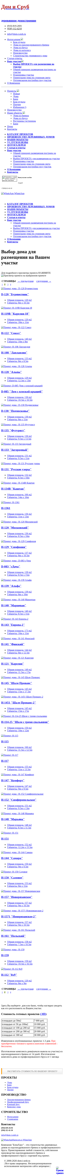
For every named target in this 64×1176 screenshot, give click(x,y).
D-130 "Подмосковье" (15, 410)
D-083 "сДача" (10, 566)
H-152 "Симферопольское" (18, 799)
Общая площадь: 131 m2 (19, 455)
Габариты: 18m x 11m (18, 322)
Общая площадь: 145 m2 (19, 689)
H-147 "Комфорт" (13, 780)
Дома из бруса (20, 47)
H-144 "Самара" (12, 858)
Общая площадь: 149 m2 (19, 669)
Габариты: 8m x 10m (17, 594)
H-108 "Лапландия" (14, 352)
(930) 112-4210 (14, 28)
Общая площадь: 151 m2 (19, 805)
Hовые (16, 93)
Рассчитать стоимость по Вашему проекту (32, 1071)
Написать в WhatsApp (22, 1140)
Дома (15, 96)
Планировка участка (23, 75)
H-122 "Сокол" (11, 333)
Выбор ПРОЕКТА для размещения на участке (36, 158)
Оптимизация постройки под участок (32, 80)
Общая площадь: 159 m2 (19, 961)
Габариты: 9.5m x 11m (18, 458)
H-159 (5, 955)
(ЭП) (43, 1014)
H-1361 (5, 508)
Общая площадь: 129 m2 (19, 378)
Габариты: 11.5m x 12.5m (19, 750)
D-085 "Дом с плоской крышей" (22, 391)
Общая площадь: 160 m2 (19, 747)
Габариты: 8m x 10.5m (18, 302)
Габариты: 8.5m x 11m (18, 614)
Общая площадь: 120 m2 (19, 300)
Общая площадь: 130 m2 (19, 397)
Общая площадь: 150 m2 (19, 728)
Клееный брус (13, 1104)
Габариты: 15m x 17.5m (19, 691)
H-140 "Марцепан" (13, 605)
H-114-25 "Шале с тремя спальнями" (25, 722)
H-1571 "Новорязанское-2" (18, 916)
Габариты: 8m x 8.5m (17, 361)
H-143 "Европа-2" (13, 624)
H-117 (5, 760)
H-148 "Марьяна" (13, 819)
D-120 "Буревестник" (15, 294)
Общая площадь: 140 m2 (19, 339)
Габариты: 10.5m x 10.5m (19, 400)
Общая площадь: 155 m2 (19, 766)
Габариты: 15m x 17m (18, 711)
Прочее (10, 1090)
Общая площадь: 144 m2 (19, 650)
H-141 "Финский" (13, 644)
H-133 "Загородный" (15, 449)
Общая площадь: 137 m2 (19, 553)
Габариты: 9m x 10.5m (18, 905)
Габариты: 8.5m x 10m (18, 477)
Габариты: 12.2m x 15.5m (19, 847)
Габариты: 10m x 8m (17, 341)
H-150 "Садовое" (12, 877)
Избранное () (19, 107)
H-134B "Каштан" (13, 488)
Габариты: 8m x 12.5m (18, 652)
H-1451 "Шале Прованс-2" (18, 702)
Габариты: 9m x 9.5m (17, 789)
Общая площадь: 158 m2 (19, 941)
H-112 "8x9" (9, 974)
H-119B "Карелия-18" (15, 313)
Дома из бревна (21, 115)
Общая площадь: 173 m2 (19, 630)
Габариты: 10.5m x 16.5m (19, 964)
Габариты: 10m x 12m (18, 730)
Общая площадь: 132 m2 (19, 475)
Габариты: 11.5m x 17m (19, 672)
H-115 (5, 741)
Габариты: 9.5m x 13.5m (19, 439)
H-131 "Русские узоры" (16, 469)
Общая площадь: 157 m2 (19, 903)
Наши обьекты (15, 113)
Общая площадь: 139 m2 (19, 572)
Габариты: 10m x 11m (18, 633)
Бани (15, 99)
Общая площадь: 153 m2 (19, 883)
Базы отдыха (12, 1087)
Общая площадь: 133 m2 (19, 358)
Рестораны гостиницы (24, 121)
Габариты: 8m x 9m (16, 983)
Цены (10, 126)
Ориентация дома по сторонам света (31, 77)
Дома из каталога (22, 50)
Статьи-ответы (14, 58)
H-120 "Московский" (15, 527)
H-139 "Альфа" (11, 585)
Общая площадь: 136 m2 (19, 514)
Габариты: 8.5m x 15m (18, 575)
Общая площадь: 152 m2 (19, 844)
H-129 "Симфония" (14, 547)
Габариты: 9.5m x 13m (18, 808)
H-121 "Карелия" (12, 663)
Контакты (12, 129)
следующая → (43, 281)
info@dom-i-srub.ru (16, 34)
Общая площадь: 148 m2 (19, 825)
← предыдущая (25, 281)
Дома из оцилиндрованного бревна (31, 45)
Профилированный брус (18, 1102)
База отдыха (19, 42)
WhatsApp (19, 193)
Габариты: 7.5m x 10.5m (19, 944)
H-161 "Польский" (13, 935)
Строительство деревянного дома (30, 55)
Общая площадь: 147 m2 (19, 786)
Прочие (17, 104)
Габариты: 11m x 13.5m (19, 769)
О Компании (13, 83)
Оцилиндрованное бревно (19, 1099)
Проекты (12, 91)
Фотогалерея (14, 39)
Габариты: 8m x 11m (17, 419)
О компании (12, 1119)
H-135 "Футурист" (13, 430)
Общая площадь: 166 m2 (19, 494)
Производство (20, 53)
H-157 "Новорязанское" (16, 897)
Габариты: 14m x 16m (18, 497)
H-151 (5, 838)
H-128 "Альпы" (11, 372)
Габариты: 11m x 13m (18, 516)
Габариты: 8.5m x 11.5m (19, 827)
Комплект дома (14, 1107)
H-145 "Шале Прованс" (16, 683)
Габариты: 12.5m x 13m (19, 380)
